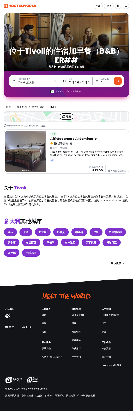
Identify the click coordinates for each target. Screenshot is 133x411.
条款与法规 (27, 395)
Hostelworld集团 (110, 314)
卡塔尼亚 (31, 252)
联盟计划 (106, 356)
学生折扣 (76, 356)
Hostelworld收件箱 (111, 365)
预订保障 (76, 331)
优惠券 (39, 395)
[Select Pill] (118, 6)
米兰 (26, 232)
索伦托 (12, 252)
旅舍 (44, 314)
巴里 (96, 232)
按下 (104, 323)
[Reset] (55, 81)
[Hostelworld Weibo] (7, 315)
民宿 (44, 331)
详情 (43, 125)
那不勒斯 (91, 242)
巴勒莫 (61, 232)
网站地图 (70, 395)
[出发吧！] (118, 81)
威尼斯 (43, 232)
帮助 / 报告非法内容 (52, 356)
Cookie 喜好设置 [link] (86, 395)
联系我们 (46, 348)
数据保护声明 (12, 395)
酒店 (44, 323)
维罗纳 (79, 232)
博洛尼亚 (111, 242)
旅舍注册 (106, 348)
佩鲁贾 (12, 242)
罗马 (10, 232)
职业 (104, 331)
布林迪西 (70, 242)
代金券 (48, 395)
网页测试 (59, 395)
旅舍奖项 (76, 340)
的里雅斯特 (115, 232)
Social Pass (78, 314)
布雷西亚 (31, 242)
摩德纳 (50, 242)
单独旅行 (76, 348)
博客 (74, 323)
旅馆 (53, 134)
